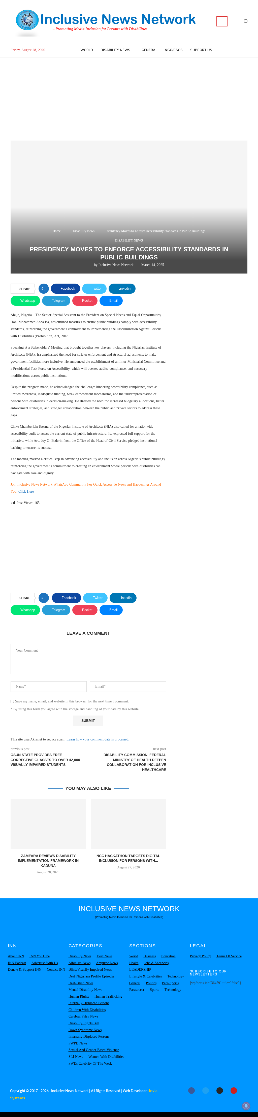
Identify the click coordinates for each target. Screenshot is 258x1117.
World (86, 50)
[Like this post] (45, 289)
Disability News (115, 50)
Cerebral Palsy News (83, 1016)
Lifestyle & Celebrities (145, 976)
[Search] (222, 21)
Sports (154, 990)
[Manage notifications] (246, 1106)
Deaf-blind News (81, 983)
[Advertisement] (129, 95)
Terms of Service (229, 956)
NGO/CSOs (174, 50)
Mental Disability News (85, 990)
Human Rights (79, 996)
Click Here (26, 491)
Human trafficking (108, 996)
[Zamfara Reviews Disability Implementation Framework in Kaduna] (48, 824)
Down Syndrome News (85, 1030)
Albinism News (79, 963)
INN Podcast (17, 963)
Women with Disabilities (106, 1057)
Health (134, 963)
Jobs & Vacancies (156, 963)
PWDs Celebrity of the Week (90, 1063)
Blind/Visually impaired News (90, 969)
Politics (151, 983)
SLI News (76, 1057)
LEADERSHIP (140, 969)
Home (57, 231)
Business (150, 956)
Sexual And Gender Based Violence (94, 1050)
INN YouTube (39, 956)
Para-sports (170, 983)
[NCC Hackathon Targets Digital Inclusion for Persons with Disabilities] (128, 824)
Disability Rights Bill (84, 1023)
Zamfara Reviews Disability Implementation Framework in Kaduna (48, 861)
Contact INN (56, 969)
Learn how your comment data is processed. (98, 739)
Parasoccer (136, 990)
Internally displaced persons (89, 1003)
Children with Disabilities (87, 1010)
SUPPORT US (201, 50)
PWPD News (78, 1043)
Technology (175, 976)
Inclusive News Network (116, 265)
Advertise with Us (44, 963)
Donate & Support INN (24, 969)
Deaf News (104, 956)
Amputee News (107, 963)
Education (168, 956)
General (149, 50)
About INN (16, 956)
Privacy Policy (200, 956)
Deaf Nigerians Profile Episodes (91, 976)
